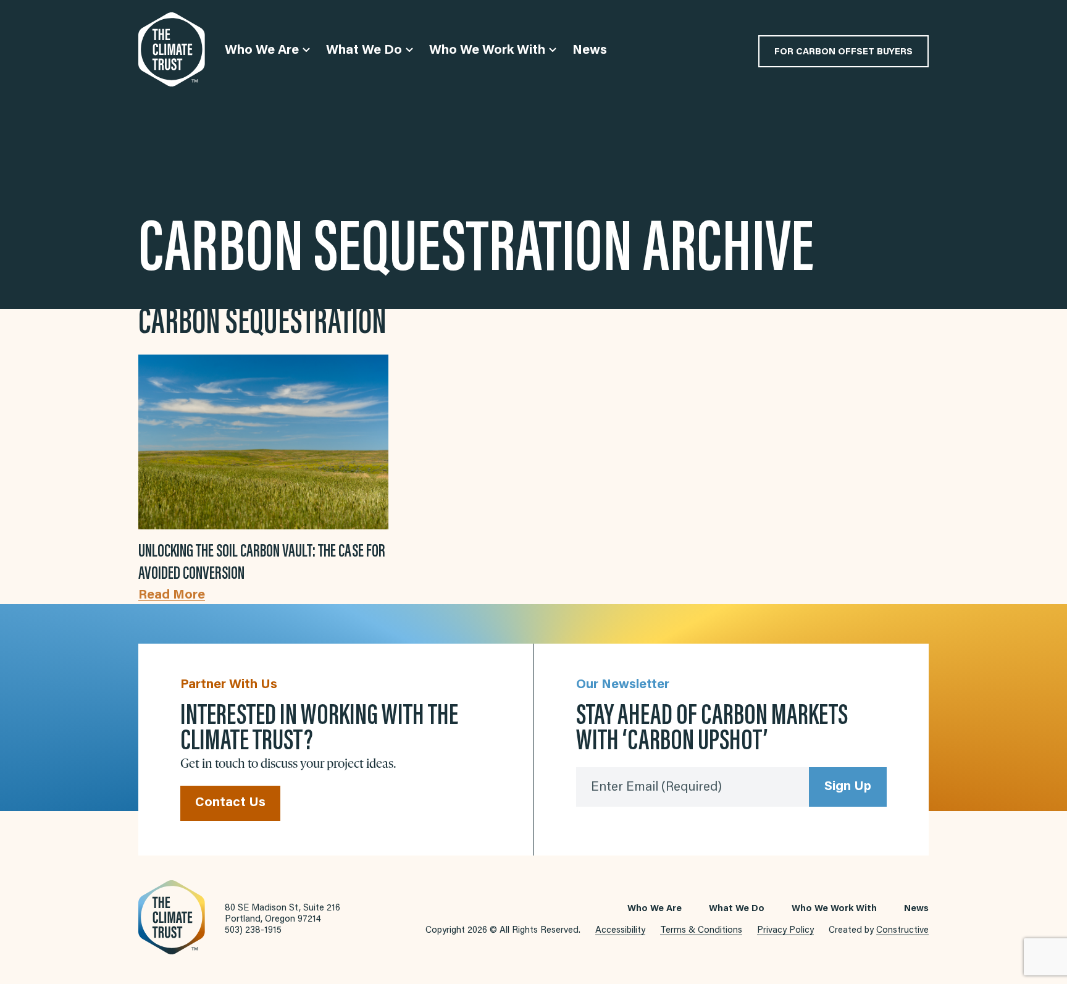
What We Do (736, 909)
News (916, 909)
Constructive (902, 930)
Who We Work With (834, 909)
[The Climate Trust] (171, 49)
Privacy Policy (785, 930)
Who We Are (654, 909)
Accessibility (620, 930)
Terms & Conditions (701, 930)
